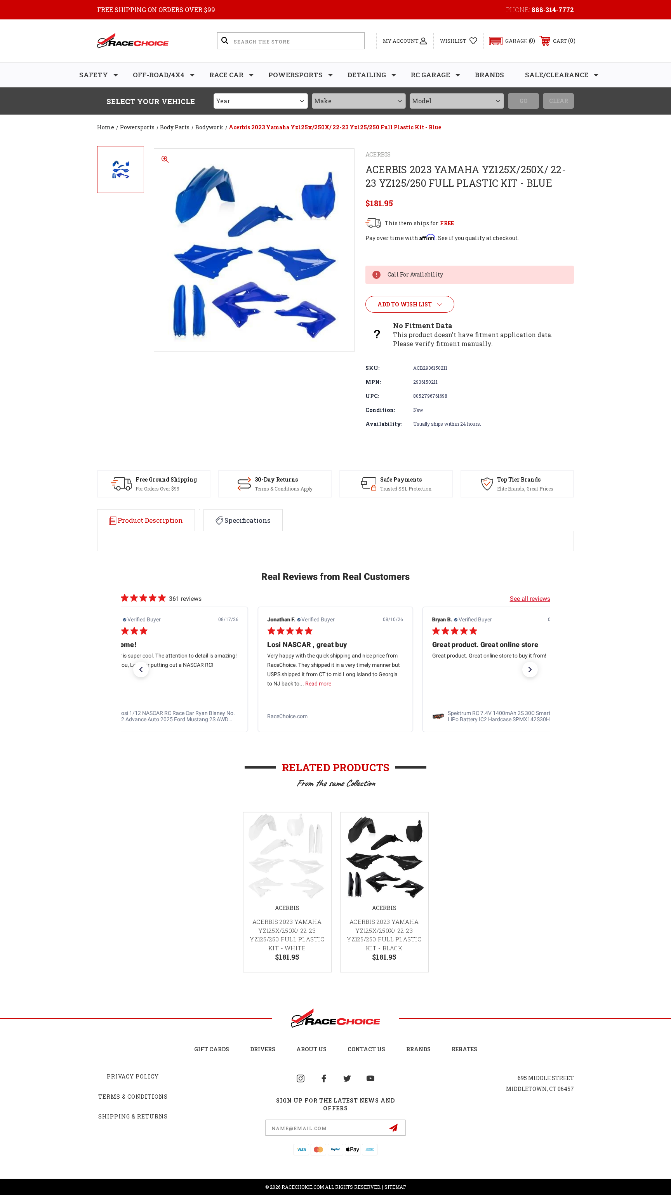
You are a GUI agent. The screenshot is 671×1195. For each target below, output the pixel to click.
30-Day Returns (276, 479)
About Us (311, 1049)
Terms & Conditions (133, 1096)
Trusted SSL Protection (405, 488)
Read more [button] (154, 684)
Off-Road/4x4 (158, 74)
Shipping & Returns (133, 1116)
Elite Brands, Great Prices (525, 488)
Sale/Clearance (556, 74)
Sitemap (395, 1187)
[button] (508, 41)
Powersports (295, 74)
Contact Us (366, 1049)
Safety (93, 74)
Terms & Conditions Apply (284, 488)
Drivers (262, 1049)
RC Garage (430, 74)
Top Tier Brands (519, 479)
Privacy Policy (133, 1076)
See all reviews (530, 598)
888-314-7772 (553, 9)
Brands (489, 74)
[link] (170, 716)
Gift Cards (211, 1049)
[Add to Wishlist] (315, 828)
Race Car (226, 74)
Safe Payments (401, 479)
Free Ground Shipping (166, 479)
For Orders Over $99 (157, 488)
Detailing (367, 74)
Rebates (464, 1049)
